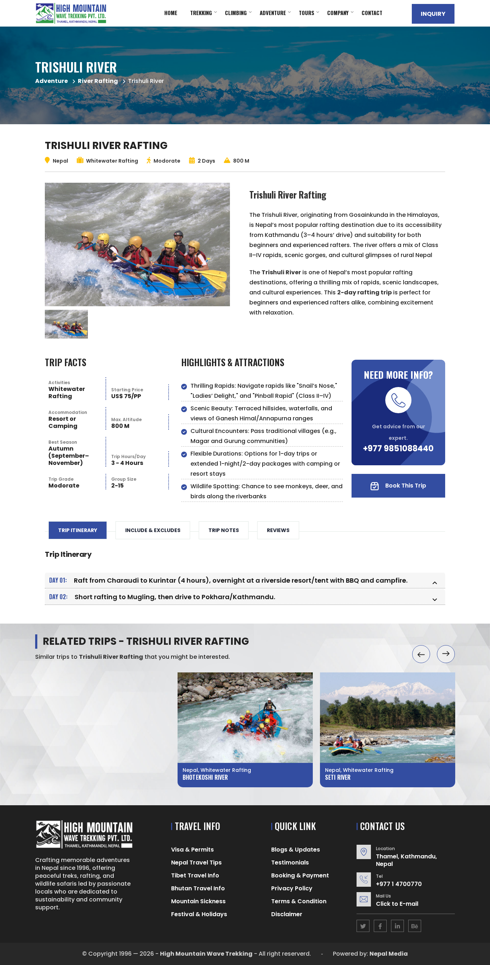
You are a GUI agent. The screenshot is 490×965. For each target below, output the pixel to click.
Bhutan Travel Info (198, 888)
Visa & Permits (192, 849)
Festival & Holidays (199, 914)
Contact (372, 13)
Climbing (236, 13)
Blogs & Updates (295, 849)
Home (170, 13)
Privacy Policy (291, 888)
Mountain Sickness (198, 901)
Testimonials (290, 862)
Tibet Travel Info (195, 875)
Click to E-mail (397, 904)
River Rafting (98, 81)
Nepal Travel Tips (196, 862)
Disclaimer (286, 914)
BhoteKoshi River (205, 777)
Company (338, 13)
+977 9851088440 (398, 448)
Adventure (273, 13)
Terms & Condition (298, 901)
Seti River (338, 777)
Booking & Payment (300, 875)
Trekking (201, 13)
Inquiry (433, 14)
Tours (306, 13)
